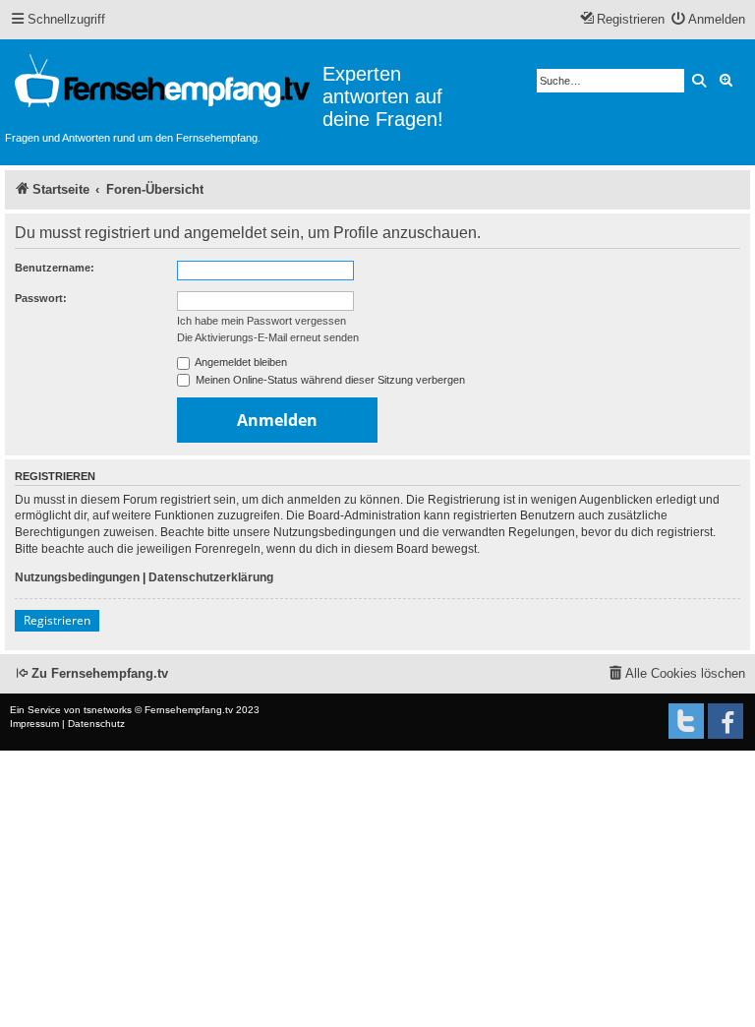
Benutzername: (54, 267)
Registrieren (57, 620)
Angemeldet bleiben (240, 362)
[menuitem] (708, 20)
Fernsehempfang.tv (189, 709)
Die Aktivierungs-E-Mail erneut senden (268, 337)
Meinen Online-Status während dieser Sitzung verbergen (329, 380)
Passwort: (41, 298)
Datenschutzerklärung (210, 577)
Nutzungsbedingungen (77, 577)
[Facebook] (725, 721)
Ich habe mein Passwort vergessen (261, 321)
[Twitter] (686, 721)
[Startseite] (163, 84)
